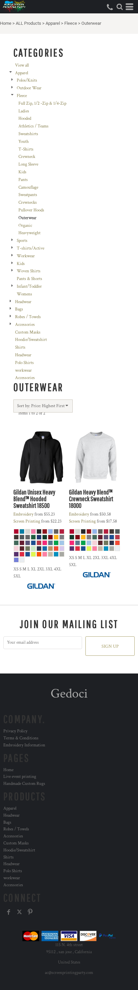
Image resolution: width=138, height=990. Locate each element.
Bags (19, 309)
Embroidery (23, 514)
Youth (23, 142)
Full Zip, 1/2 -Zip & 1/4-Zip (42, 103)
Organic (25, 226)
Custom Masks (28, 332)
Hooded (24, 118)
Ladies (23, 111)
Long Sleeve (28, 164)
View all (22, 65)
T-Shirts (25, 149)
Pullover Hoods (31, 210)
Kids (22, 172)
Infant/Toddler (29, 286)
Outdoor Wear (29, 88)
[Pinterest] (30, 912)
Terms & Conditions (21, 738)
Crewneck (26, 157)
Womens (24, 294)
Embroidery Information (24, 745)
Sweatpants (27, 195)
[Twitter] (19, 912)
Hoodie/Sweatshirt (31, 340)
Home (5, 23)
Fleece (70, 23)
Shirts (20, 347)
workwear (23, 370)
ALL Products (28, 23)
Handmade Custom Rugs (24, 784)
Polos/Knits (27, 80)
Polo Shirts (24, 363)
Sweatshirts (28, 134)
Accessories (25, 325)
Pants (23, 180)
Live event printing (19, 777)
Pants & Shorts (29, 279)
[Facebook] (8, 912)
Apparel (53, 23)
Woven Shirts (29, 271)
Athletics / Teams (33, 126)
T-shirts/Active (30, 248)
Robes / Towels (28, 317)
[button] (119, 6)
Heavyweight (29, 233)
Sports (22, 241)
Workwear (26, 256)
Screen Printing (26, 521)
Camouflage (28, 187)
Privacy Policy (15, 731)
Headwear (23, 302)
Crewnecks (27, 202)
